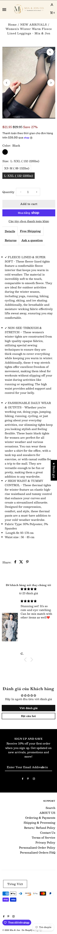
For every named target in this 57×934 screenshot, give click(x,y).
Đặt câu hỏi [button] (28, 716)
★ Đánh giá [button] (54, 470)
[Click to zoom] (50, 52)
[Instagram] (34, 779)
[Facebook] (22, 779)
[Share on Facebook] (15, 562)
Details (10, 231)
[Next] (50, 82)
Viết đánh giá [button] (28, 708)
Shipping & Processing (39, 822)
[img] (28, 589)
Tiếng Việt (15, 884)
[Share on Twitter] (21, 562)
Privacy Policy (45, 842)
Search (50, 808)
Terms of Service (43, 837)
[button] (26, 659)
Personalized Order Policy (37, 847)
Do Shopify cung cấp (32, 930)
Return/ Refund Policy (39, 827)
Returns (10, 240)
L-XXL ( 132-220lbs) (18, 175)
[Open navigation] (6, 10)
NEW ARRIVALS (33, 24)
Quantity (8, 192)
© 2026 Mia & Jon (11, 930)
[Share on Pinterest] (27, 562)
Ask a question (32, 240)
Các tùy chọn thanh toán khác (29, 221)
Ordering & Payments (40, 817)
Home (12, 24)
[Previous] (6, 82)
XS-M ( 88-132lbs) (16, 168)
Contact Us (47, 832)
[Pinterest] (28, 779)
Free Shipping (30, 231)
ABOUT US (47, 812)
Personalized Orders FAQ (37, 852)
